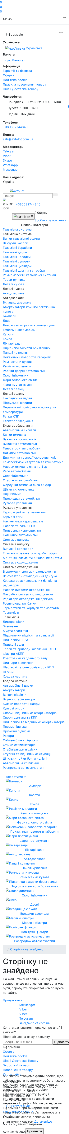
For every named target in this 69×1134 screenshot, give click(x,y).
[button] (28, 204)
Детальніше (43, 1121)
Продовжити (12, 1000)
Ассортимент (16, 777)
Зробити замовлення (50, 220)
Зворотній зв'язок (16, 1065)
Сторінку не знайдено (27, 949)
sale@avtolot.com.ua (18, 139)
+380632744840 (15, 127)
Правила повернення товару (24, 84)
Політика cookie (15, 80)
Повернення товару (18, 1070)
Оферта (8, 75)
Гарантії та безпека (17, 71)
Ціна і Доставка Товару (20, 89)
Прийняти (34, 1131)
